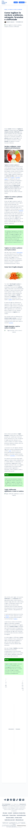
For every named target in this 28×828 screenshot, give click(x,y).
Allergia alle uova (19, 819)
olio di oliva (7, 665)
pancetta (11, 322)
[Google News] (23, 800)
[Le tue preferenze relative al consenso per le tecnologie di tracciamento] (21, 825)
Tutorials (10, 9)
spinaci (7, 617)
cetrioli (6, 179)
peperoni (21, 210)
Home (5, 9)
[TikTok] (17, 800)
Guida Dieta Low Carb (10, 819)
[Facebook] (11, 800)
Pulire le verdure (18, 9)
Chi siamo (5, 812)
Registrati (22, 2)
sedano (10, 299)
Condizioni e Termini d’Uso (19, 812)
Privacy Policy (12, 815)
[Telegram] (5, 800)
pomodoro (12, 455)
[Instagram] (20, 800)
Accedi (15, 2)
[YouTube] (14, 800)
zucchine (18, 177)
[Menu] (25, 2)
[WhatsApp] (8, 800)
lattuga (7, 615)
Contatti (10, 812)
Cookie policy (5, 815)
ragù (10, 450)
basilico (15, 618)
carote (12, 177)
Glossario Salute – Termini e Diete (14, 817)
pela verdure (19, 252)
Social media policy (21, 815)
